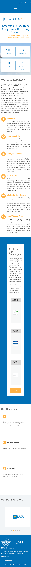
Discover (15, 390)
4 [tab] (18, 530)
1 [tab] (11, 530)
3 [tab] (16, 530)
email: (6, 560)
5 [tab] (20, 530)
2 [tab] (13, 530)
